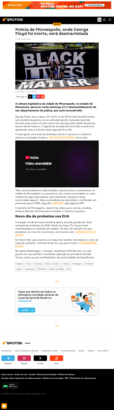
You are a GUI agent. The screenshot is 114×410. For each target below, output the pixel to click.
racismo (56, 264)
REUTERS (20, 91)
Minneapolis (77, 264)
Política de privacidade (47, 374)
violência (66, 264)
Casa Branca (29, 269)
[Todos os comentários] (4, 406)
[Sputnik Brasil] (13, 22)
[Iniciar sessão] (104, 19)
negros (19, 269)
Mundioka (6, 350)
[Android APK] (9, 386)
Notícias (20, 264)
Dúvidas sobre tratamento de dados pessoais (21, 378)
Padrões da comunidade (53, 378)
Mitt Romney (42, 269)
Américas (38, 264)
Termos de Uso (20, 374)
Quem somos (7, 374)
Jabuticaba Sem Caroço (27, 350)
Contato (32, 374)
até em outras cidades (61, 137)
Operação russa (49, 350)
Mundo (28, 264)
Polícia (47, 264)
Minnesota (89, 264)
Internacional (68, 350)
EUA (68, 269)
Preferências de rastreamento (83, 378)
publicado (57, 203)
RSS (66, 378)
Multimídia (102, 350)
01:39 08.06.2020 (23, 39)
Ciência (91, 350)
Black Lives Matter (57, 269)
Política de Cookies (66, 374)
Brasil (81, 350)
